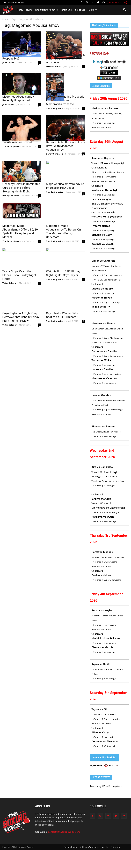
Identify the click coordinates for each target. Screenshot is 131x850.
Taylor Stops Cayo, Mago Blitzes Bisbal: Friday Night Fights (19, 275)
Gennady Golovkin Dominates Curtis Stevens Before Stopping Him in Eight (21, 187)
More (91, 9)
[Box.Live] (104, 766)
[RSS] (92, 2)
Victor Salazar (9, 283)
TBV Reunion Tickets (116, 2)
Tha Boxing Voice (54, 108)
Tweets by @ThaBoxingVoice (106, 786)
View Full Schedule (104, 757)
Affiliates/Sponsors (89, 847)
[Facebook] (81, 2)
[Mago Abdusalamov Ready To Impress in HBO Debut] (65, 169)
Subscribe (115, 847)
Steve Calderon (53, 66)
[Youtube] (103, 2)
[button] (124, 10)
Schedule (80, 9)
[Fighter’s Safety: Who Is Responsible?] (21, 44)
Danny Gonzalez (54, 153)
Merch (105, 847)
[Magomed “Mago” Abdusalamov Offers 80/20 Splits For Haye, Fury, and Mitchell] (21, 210)
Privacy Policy (70, 847)
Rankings (66, 9)
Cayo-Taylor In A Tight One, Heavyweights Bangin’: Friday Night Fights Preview (20, 316)
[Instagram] (86, 2)
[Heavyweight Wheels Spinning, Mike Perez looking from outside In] (65, 45)
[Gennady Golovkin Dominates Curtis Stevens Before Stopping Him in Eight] (21, 171)
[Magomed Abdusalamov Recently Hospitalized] (21, 84)
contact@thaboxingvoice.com (64, 831)
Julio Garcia (8, 62)
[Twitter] (97, 2)
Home (20, 9)
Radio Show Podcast (46, 9)
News (29, 9)
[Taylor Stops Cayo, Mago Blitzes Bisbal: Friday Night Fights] (21, 259)
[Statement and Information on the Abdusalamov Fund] (21, 128)
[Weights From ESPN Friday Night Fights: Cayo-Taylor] (65, 261)
